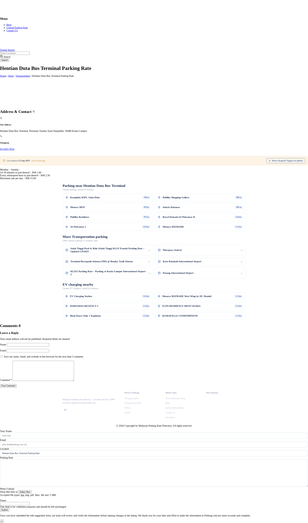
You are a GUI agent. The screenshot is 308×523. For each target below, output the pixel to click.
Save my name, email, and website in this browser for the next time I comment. (44, 356)
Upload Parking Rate (17, 27)
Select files (25, 492)
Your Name (6, 431)
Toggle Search (7, 50)
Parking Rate (6, 457)
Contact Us (12, 30)
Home (3, 76)
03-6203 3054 (7, 149)
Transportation (23, 76)
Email (3, 350)
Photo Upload (7, 488)
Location (4, 448)
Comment (6, 380)
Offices (128, 408)
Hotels (127, 412)
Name (3, 344)
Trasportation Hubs (133, 403)
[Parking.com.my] (24, 12)
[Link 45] (209, 417)
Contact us (170, 412)
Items (11, 76)
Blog (8, 24)
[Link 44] (209, 408)
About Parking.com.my (176, 398)
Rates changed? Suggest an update (287, 160)
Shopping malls (131, 398)
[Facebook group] (65, 410)
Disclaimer (170, 417)
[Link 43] (209, 400)
